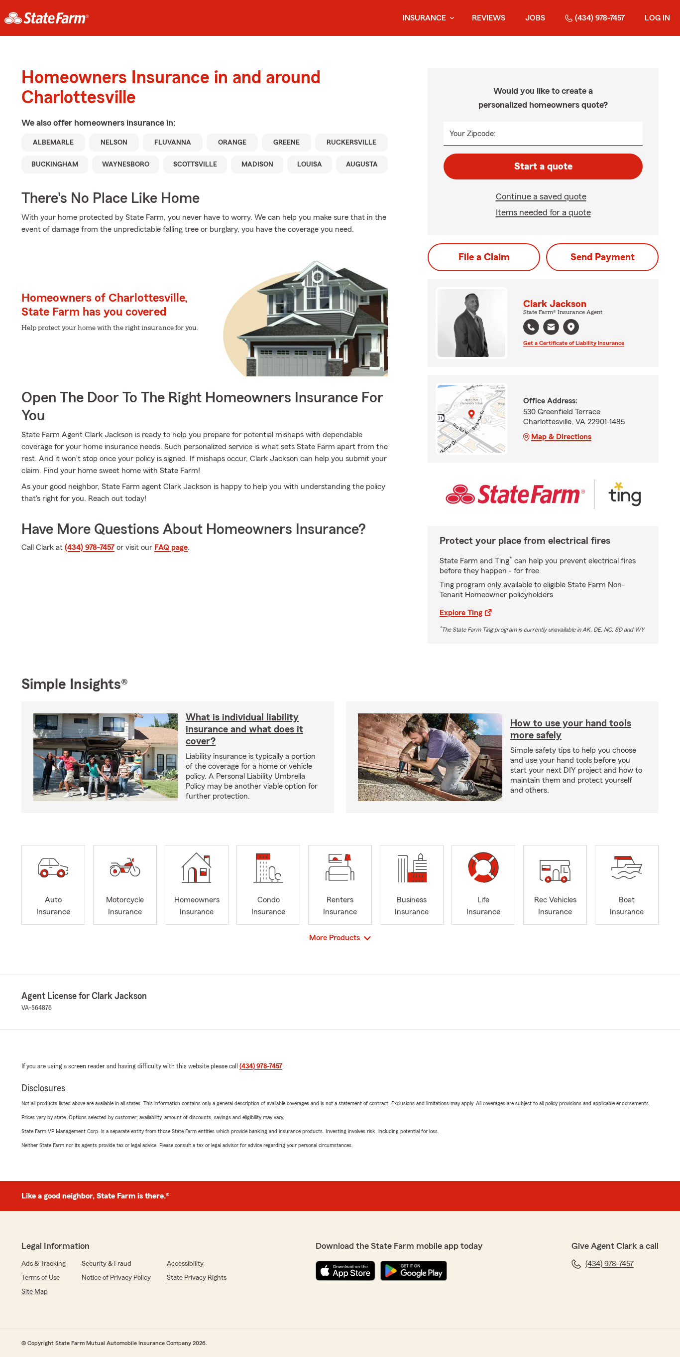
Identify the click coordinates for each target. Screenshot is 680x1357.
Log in (657, 18)
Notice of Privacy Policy (116, 1277)
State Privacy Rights (197, 1277)
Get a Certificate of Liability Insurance (573, 343)
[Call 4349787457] (531, 327)
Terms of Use (40, 1277)
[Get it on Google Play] (413, 1271)
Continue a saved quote (541, 196)
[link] (46, 18)
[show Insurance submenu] (450, 18)
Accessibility (185, 1263)
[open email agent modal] (551, 328)
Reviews (488, 18)
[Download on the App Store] (345, 1271)
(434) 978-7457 (600, 18)
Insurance (424, 18)
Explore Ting (461, 613)
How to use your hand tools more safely (570, 729)
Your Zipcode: (473, 134)
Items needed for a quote (543, 212)
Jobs (535, 18)
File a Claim (484, 257)
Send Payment (602, 257)
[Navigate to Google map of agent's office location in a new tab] (571, 327)
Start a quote (543, 166)
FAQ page (171, 547)
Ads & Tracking (43, 1263)
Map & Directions (561, 437)
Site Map (34, 1291)
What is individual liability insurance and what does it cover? (244, 729)
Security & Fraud (106, 1263)
